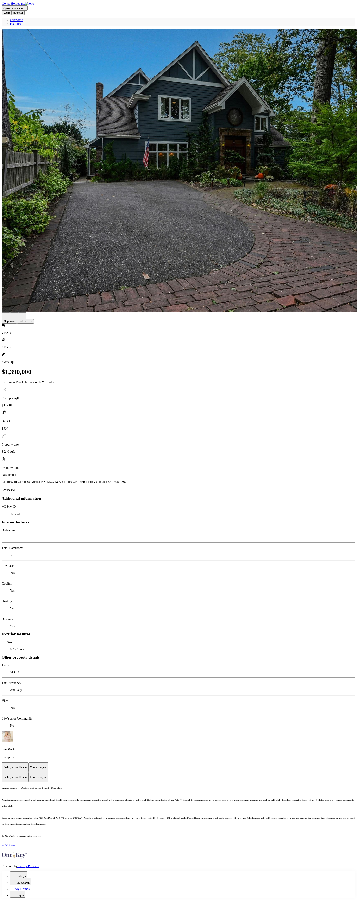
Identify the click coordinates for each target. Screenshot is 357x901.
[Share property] (22, 315)
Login (6, 12)
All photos (9, 321)
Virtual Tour (25, 321)
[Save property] (14, 315)
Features (15, 23)
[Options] (6, 315)
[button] (178, 170)
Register (18, 12)
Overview (16, 20)
